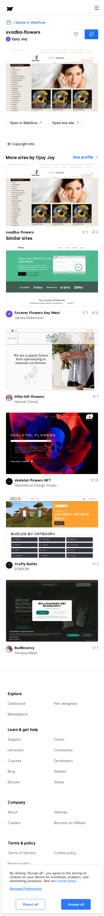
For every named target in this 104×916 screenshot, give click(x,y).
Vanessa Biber (26, 653)
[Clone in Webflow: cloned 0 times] (91, 34)
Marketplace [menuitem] (18, 714)
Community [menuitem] (63, 750)
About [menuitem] (12, 812)
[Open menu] (96, 8)
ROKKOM (22, 569)
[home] (10, 9)
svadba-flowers (20, 232)
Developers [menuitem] (63, 761)
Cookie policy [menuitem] (65, 853)
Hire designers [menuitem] (65, 704)
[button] (76, 34)
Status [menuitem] (59, 782)
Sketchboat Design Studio (36, 485)
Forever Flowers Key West (37, 313)
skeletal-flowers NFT (33, 480)
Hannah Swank (26, 402)
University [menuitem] (16, 750)
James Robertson (29, 318)
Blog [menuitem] (11, 771)
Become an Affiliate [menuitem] (70, 823)
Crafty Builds (26, 564)
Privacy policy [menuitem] (19, 864)
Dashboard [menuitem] (16, 704)
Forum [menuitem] (59, 739)
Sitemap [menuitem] (60, 812)
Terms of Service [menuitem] (22, 853)
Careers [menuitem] (14, 823)
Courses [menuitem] (14, 761)
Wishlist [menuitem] (60, 771)
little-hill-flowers (29, 397)
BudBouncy (24, 648)
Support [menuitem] (14, 739)
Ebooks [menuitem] (14, 782)
